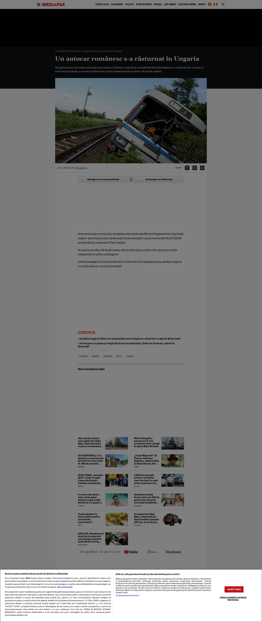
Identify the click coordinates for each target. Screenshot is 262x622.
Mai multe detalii (65, 587)
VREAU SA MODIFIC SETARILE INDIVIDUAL (233, 598)
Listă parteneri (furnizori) (127, 595)
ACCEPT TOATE (234, 589)
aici (97, 603)
